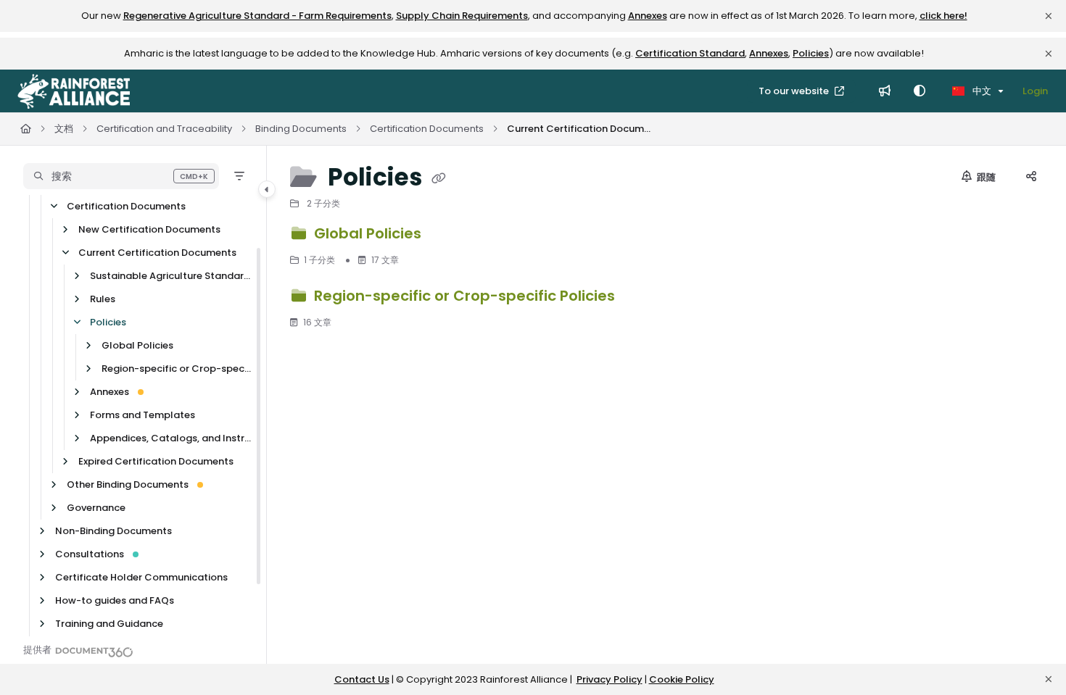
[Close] (1048, 16)
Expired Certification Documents (156, 461)
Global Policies (137, 345)
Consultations (89, 554)
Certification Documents (427, 129)
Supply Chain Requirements (462, 15)
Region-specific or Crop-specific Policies (177, 368)
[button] (121, 176)
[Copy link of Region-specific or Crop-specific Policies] (641, 297)
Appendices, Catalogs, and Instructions (171, 438)
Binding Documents (301, 129)
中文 (980, 91)
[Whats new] (884, 91)
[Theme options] (919, 91)
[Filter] (239, 176)
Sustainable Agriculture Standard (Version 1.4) (171, 276)
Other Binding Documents (128, 484)
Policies (811, 53)
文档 (63, 129)
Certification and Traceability (164, 129)
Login (1035, 91)
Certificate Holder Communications (141, 577)
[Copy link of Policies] (438, 179)
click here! (943, 15)
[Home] (73, 91)
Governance (96, 508)
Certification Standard (690, 53)
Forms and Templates (142, 415)
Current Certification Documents (579, 129)
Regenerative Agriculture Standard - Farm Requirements (257, 15)
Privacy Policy (610, 679)
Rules (102, 299)
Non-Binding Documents (113, 531)
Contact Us (361, 679)
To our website (795, 91)
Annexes (647, 15)
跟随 (985, 177)
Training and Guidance (109, 624)
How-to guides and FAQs (114, 600)
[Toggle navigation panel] (267, 189)
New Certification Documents (149, 229)
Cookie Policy (681, 679)
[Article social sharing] (1031, 177)
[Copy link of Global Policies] (448, 235)
